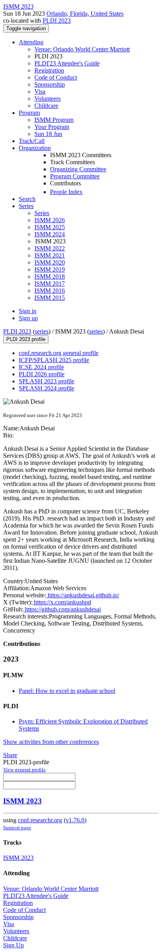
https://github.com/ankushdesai (62, 609)
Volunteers (47, 98)
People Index (66, 192)
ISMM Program (53, 119)
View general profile (24, 769)
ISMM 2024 (49, 234)
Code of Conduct (55, 77)
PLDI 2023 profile (25, 339)
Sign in (27, 311)
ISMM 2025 (49, 227)
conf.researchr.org (40, 820)
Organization (35, 148)
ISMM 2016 (49, 290)
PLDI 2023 (57, 20)
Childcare (46, 105)
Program (29, 112)
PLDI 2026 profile (41, 374)
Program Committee (75, 176)
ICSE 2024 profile (41, 367)
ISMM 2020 (49, 262)
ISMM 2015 (49, 297)
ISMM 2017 (49, 283)
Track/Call (32, 141)
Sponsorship (49, 84)
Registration (49, 70)
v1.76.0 (75, 820)
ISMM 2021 (49, 255)
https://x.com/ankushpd (61, 602)
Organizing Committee (78, 169)
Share (10, 755)
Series (41, 213)
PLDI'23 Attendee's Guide (67, 63)
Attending (31, 42)
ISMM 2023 (22, 801)
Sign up (28, 318)
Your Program (51, 126)
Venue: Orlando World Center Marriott (82, 49)
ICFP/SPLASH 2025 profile (54, 360)
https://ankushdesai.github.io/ (82, 595)
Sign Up (13, 945)
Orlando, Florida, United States (85, 13)
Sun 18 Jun (48, 134)
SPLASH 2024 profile (46, 388)
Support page (17, 828)
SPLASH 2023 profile (46, 381)
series (41, 331)
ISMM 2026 (49, 220)
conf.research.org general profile (58, 353)
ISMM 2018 (49, 276)
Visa (39, 91)
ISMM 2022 (49, 248)
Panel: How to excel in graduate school (67, 690)
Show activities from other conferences (51, 741)
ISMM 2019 (49, 269)
